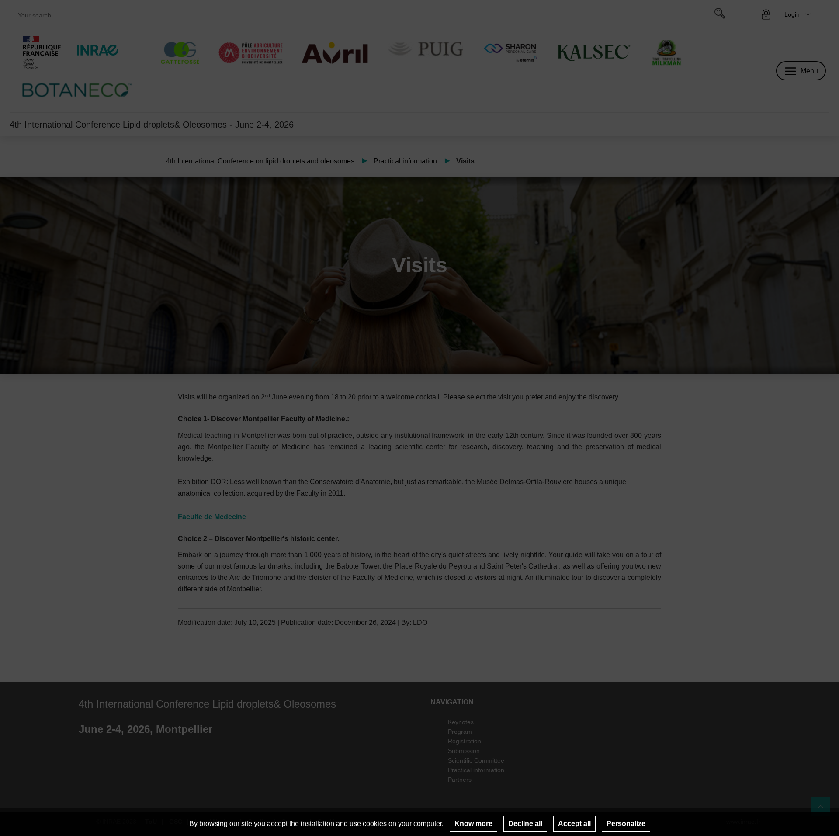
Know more (473, 823)
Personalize (626, 823)
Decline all (525, 823)
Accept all (574, 823)
